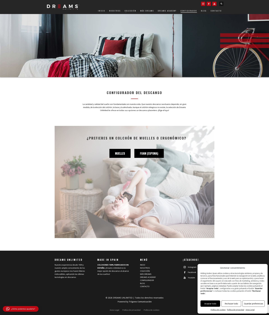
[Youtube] (214, 4)
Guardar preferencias (253, 303)
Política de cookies (218, 310)
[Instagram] (203, 4)
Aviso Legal (250, 310)
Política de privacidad (235, 310)
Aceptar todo (210, 303)
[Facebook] (209, 4)
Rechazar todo (231, 303)
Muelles (120, 153)
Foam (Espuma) (149, 153)
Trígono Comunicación (140, 301)
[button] (21, 309)
